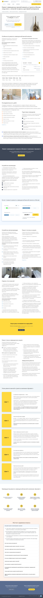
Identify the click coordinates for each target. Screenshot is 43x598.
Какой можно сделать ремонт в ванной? (12, 561)
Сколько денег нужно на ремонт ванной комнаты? (14, 571)
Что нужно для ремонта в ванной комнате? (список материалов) (16, 555)
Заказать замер (31, 589)
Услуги (4, 4)
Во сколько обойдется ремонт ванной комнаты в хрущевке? (15, 558)
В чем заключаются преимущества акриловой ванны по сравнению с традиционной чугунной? (20, 568)
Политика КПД (34, 595)
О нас (13, 4)
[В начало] (41, 596)
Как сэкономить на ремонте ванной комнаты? (13, 564)
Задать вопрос (11, 589)
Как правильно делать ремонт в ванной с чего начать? (14, 546)
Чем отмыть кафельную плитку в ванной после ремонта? (15, 549)
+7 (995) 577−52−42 (37, 1)
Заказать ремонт (18, 24)
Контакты (18, 4)
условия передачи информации (15, 27)
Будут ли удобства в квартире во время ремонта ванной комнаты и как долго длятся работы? (20, 575)
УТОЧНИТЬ (35, 214)
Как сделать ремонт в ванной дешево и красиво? (13, 525)
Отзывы (9, 4)
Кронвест (6, 1)
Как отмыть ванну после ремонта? (11, 543)
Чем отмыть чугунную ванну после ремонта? (13, 552)
